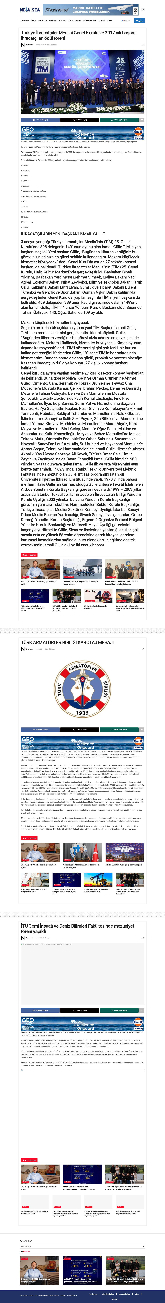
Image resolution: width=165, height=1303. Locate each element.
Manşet (46, 44)
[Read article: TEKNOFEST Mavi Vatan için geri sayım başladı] (124, 852)
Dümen (109, 20)
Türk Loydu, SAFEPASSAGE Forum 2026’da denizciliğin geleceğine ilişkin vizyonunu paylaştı (97, 1214)
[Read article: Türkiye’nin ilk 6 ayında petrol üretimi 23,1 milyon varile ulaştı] (98, 880)
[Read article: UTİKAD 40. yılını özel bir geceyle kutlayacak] (98, 596)
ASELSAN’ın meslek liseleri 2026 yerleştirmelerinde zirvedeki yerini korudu (32, 608)
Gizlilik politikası (108, 1294)
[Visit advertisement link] (82, 133)
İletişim (114, 1299)
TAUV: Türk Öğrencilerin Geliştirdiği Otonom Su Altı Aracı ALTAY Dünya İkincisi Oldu (65, 608)
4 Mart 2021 (40, 44)
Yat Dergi (101, 20)
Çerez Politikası (124, 1294)
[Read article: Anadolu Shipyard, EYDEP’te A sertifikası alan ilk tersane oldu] (35, 1202)
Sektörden (42, 20)
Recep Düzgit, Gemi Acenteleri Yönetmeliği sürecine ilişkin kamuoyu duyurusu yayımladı (65, 1214)
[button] (143, 9)
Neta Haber (29, 44)
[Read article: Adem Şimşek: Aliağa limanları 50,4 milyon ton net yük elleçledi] (82, 852)
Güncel (34, 20)
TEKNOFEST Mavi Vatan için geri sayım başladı (123, 865)
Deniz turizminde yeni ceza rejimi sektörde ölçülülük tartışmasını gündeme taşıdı (130, 608)
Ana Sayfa (25, 20)
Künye (137, 1294)
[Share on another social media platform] (141, 120)
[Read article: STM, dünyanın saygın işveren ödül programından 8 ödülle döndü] (130, 1202)
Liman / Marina (75, 20)
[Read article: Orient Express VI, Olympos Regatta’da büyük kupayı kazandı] (82, 569)
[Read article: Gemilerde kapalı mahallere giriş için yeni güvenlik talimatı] (35, 880)
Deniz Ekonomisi (89, 20)
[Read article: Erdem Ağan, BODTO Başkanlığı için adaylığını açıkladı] (40, 569)
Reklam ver (94, 1294)
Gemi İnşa (53, 20)
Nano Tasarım (54, 1295)
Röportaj (63, 20)
